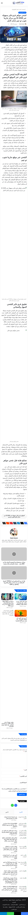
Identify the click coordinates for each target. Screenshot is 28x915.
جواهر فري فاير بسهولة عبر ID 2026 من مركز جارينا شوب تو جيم (14, 516)
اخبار (20, 9)
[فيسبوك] (25, 523)
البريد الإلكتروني (23, 776)
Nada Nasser (21, 24)
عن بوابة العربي (22, 904)
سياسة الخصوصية (6, 904)
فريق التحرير (14, 909)
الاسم (25, 769)
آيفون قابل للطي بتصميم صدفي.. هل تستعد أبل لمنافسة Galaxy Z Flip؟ (21, 603)
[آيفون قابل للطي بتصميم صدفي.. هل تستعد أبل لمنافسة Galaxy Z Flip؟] (21, 596)
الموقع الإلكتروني (23, 782)
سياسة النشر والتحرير (20, 907)
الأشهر (7, 812)
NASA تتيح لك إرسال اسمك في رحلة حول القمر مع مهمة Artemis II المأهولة (9, 825)
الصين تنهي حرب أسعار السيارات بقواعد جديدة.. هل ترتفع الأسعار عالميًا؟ (10, 857)
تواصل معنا (5, 907)
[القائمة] (2, 3)
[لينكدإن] (18, 523)
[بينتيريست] (10, 523)
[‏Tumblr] (14, 523)
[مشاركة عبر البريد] (3, 523)
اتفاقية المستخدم (14, 904)
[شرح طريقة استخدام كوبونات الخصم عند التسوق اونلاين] (22, 819)
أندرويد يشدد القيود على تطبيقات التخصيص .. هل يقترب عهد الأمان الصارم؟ (21, 619)
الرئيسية (24, 9)
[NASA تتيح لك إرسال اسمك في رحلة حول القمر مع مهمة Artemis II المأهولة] (22, 825)
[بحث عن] (26, 3)
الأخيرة (21, 812)
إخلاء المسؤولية (12, 907)
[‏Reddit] (7, 523)
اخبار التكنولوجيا (15, 9)
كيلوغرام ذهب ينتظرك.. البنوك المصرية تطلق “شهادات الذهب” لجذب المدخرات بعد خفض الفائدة (10, 872)
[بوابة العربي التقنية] (18, 3)
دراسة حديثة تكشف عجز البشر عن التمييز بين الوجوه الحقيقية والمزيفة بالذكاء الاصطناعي (9, 832)
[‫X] (21, 523)
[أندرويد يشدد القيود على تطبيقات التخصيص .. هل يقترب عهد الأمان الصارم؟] (21, 613)
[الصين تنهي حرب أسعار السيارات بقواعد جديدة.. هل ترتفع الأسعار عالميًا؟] (22, 857)
